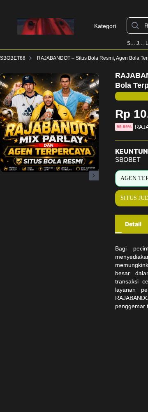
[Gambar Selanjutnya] (94, 175)
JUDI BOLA (140, 43)
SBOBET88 (131, 43)
